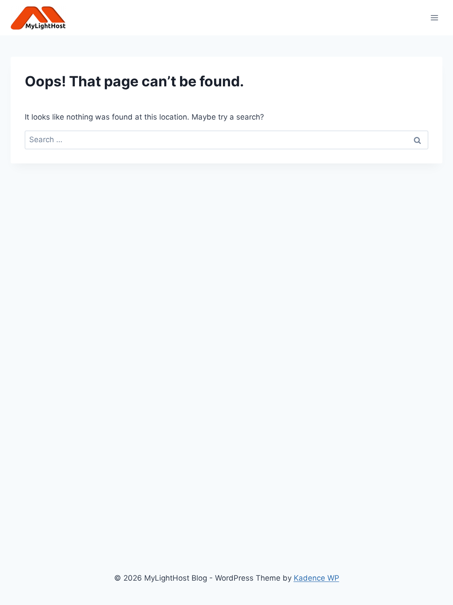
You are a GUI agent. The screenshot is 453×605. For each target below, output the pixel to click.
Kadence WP (316, 578)
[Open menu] (434, 17)
